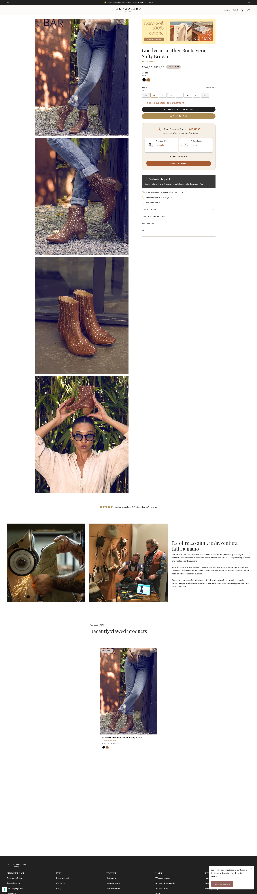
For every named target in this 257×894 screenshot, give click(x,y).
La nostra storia (113, 883)
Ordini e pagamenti (15, 888)
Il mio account (62, 878)
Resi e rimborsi (13, 883)
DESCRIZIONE (149, 209)
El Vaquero (111, 878)
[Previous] (8, 2)
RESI (144, 230)
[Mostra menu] (8, 10)
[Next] (249, 2)
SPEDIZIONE (148, 223)
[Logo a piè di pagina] (17, 865)
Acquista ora (179, 116)
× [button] (251, 868)
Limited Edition (113, 888)
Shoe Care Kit (161, 141)
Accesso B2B (161, 888)
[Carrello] (249, 10)
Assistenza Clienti (15, 878)
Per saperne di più (222, 884)
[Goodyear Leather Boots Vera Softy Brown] (128, 691)
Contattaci (61, 883)
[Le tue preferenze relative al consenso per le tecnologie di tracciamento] (4, 889)
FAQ (58, 888)
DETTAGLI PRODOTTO (153, 216)
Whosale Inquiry (162, 878)
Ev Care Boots (196, 141)
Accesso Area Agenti (165, 883)
